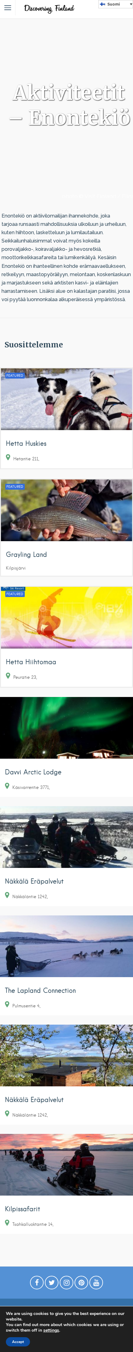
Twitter (51, 1284)
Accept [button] (18, 1341)
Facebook (37, 1284)
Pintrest (81, 1284)
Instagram (66, 1284)
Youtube (96, 1284)
